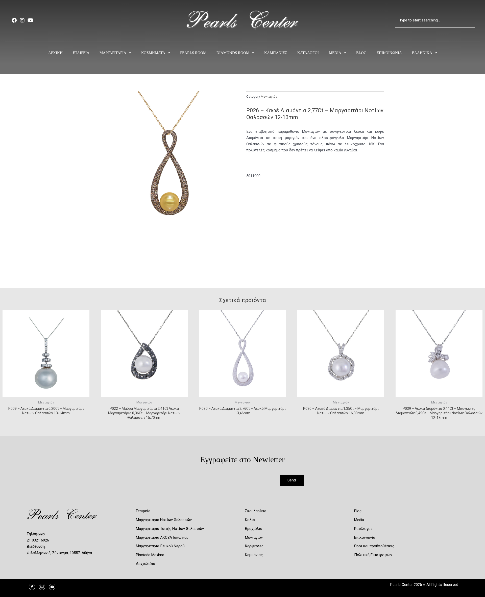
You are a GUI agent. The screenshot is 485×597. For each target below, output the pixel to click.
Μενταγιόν (269, 96)
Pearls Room (193, 53)
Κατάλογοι (308, 53)
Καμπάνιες (275, 53)
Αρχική (55, 53)
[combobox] (435, 20)
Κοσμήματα (153, 53)
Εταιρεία (81, 53)
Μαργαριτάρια (113, 53)
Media (335, 53)
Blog (361, 53)
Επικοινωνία (389, 53)
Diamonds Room (232, 53)
